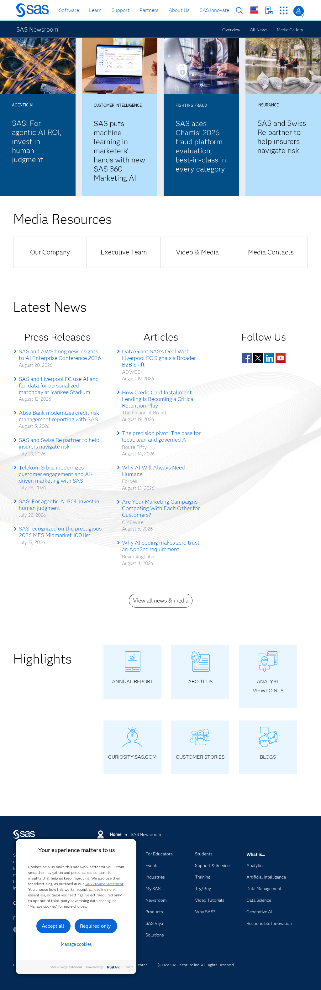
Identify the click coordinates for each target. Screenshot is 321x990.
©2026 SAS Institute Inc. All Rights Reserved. (196, 964)
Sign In (298, 11)
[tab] (50, 252)
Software (69, 10)
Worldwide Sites (254, 10)
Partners (149, 10)
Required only (95, 926)
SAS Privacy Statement (104, 883)
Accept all (53, 926)
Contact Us (269, 10)
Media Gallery (290, 30)
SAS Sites (283, 10)
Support (120, 10)
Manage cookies (76, 944)
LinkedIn (269, 358)
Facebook (247, 358)
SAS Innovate (214, 10)
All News (258, 30)
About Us (179, 10)
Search (239, 10)
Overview (231, 30)
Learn (95, 10)
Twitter (258, 358)
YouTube (281, 358)
